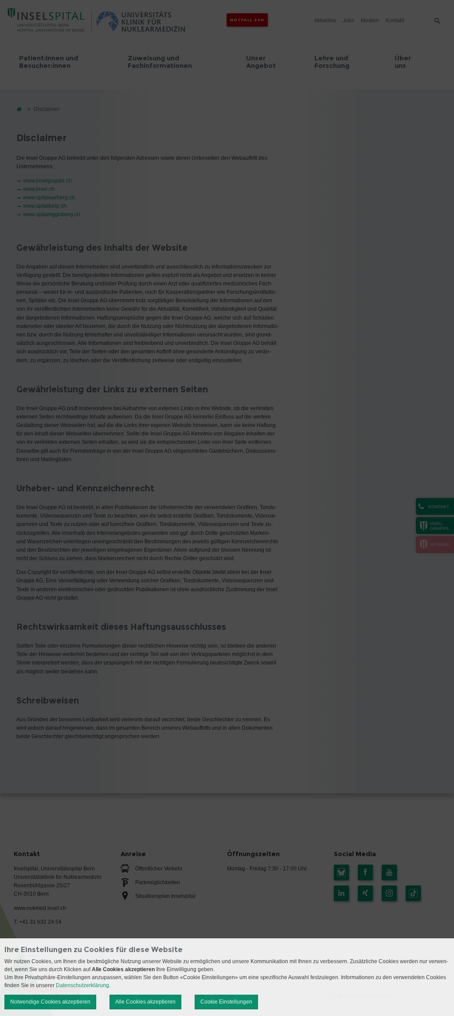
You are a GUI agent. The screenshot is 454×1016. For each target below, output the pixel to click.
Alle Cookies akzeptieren (145, 1002)
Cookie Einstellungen (226, 1002)
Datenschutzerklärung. (83, 985)
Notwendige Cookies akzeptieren (50, 1002)
